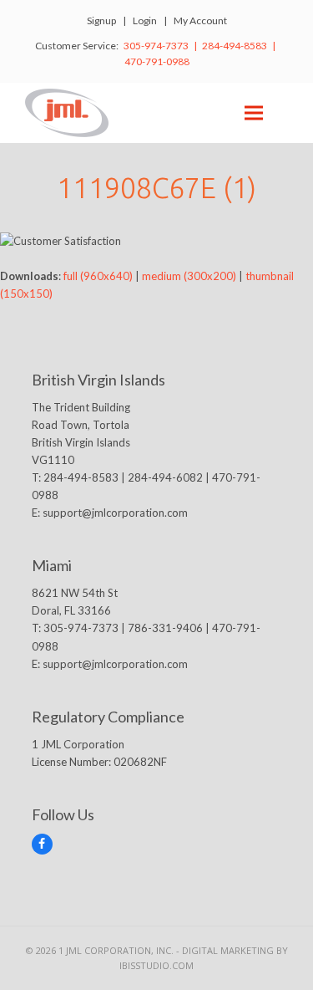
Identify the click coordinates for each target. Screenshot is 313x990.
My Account (200, 20)
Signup (101, 20)
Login (145, 20)
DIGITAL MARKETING (229, 950)
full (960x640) (98, 276)
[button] (254, 112)
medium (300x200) (189, 276)
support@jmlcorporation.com (115, 512)
